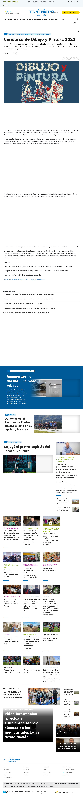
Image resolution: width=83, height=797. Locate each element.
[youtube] (74, 1)
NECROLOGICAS (8, 777)
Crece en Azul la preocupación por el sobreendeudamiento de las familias (29, 299)
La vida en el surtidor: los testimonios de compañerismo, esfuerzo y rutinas (30, 308)
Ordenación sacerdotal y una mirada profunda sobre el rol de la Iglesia (68, 714)
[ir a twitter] (41, 792)
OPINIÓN (44, 19)
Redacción (67, 767)
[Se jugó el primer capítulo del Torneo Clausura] (28, 464)
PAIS (5, 775)
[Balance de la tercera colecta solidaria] (51, 557)
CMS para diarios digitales (66, 792)
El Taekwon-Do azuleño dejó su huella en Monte (12, 694)
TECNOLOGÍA (27, 775)
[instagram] (77, 1)
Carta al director (70, 769)
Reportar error (69, 772)
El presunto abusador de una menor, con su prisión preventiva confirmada (29, 294)
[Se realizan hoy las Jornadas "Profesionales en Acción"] (12, 557)
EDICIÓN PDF (46, 775)
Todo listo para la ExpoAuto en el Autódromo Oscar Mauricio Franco (68, 693)
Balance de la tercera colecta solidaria (49, 570)
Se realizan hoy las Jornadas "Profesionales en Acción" (23, 303)
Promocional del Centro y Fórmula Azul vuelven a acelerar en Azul (27, 312)
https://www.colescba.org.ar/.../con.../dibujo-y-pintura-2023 (24, 279)
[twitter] (71, 1)
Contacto (67, 775)
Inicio (5, 767)
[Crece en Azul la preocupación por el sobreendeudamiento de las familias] (68, 448)
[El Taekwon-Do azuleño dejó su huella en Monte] (44, 696)
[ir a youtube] (45, 792)
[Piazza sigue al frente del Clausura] (12, 660)
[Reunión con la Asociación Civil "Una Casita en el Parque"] (12, 589)
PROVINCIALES (46, 772)
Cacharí (35, 1)
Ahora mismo (8, 19)
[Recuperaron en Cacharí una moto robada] (55, 388)
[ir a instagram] (41, 794)
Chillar (51, 1)
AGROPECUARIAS (52, 19)
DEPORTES (30, 19)
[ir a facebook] (38, 792)
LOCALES (16, 19)
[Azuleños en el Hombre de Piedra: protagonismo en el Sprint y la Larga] (55, 424)
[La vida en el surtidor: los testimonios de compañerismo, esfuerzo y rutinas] (31, 557)
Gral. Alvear (43, 1)
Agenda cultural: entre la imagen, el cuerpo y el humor (68, 703)
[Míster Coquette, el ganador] (31, 660)
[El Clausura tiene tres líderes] (51, 627)
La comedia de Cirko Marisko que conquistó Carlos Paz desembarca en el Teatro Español (12, 535)
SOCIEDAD (23, 19)
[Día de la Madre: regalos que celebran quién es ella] (12, 627)
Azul (29, 1)
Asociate (71, 12)
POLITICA (61, 19)
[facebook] (68, 1)
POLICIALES (37, 19)
